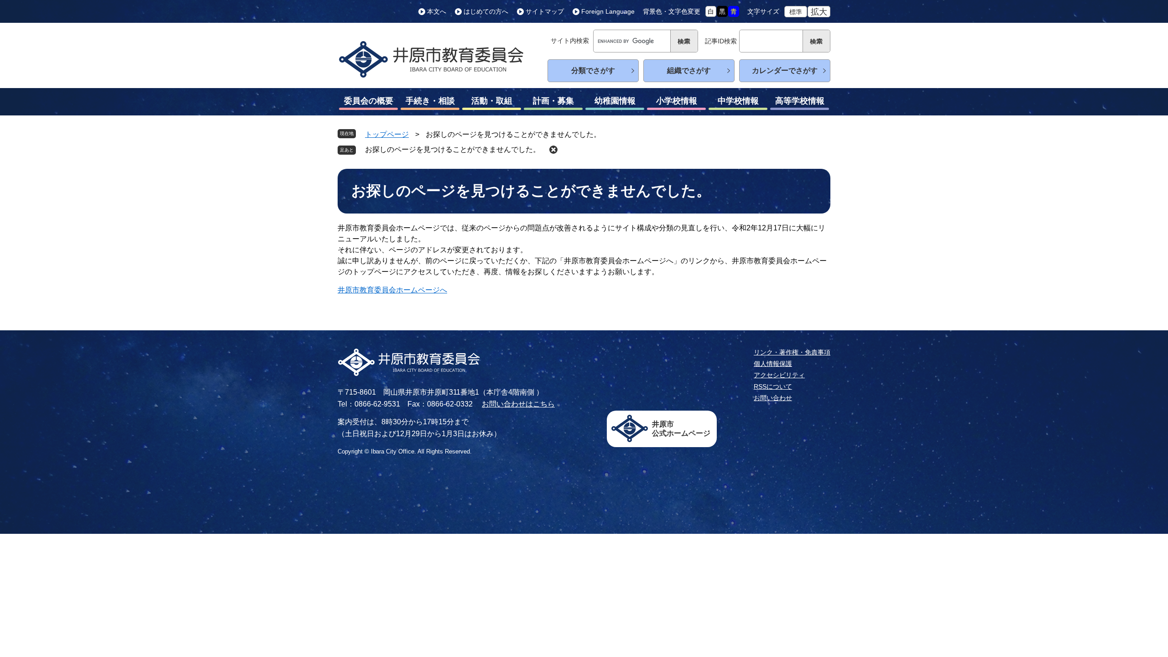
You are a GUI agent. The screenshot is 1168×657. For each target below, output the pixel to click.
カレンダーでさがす (785, 70)
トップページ (387, 134)
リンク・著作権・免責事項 (792, 352)
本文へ (436, 11)
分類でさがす (593, 70)
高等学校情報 (799, 100)
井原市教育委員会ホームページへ (392, 290)
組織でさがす (689, 70)
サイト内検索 (570, 40)
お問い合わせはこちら (518, 404)
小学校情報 (676, 100)
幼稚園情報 (615, 100)
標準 (795, 12)
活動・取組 (491, 100)
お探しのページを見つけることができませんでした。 (452, 149)
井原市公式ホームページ (681, 428)
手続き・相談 (430, 100)
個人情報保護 (773, 363)
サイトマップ (545, 11)
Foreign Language (608, 11)
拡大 (819, 11)
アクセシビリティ (779, 375)
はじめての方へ (486, 11)
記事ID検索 (721, 41)
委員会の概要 (368, 100)
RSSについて (773, 386)
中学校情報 (738, 100)
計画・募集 (553, 100)
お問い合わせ (773, 398)
